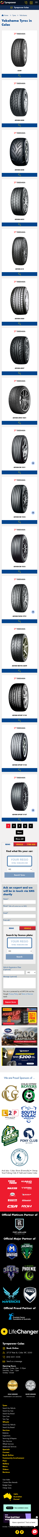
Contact (6, 1452)
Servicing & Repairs (10, 1438)
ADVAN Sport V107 (19, 814)
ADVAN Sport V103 (19, 715)
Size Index (6, 1480)
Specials (6, 1449)
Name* (6, 899)
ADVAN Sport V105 (19, 765)
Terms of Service (27, 994)
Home (6, 15)
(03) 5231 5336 (13, 1357)
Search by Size (8, 1411)
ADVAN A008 (19, 120)
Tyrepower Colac (21, 7)
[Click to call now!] (26, 2)
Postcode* (7, 920)
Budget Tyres (7, 1485)
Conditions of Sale (27, 1527)
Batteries (6, 1433)
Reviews (6, 1472)
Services (6, 1430)
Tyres (5, 1405)
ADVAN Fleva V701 (20, 616)
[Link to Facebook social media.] (17, 1532)
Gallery (6, 1463)
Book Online (8, 1455)
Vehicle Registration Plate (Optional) (12, 968)
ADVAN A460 (19, 319)
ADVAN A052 (19, 219)
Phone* (15, 906)
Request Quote (10, 1002)
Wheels (6, 1422)
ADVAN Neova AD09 (19, 666)
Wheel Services (8, 1444)
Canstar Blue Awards (10, 1482)
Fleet (5, 1461)
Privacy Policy (13, 994)
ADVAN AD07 (19, 368)
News (5, 1466)
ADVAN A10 (19, 269)
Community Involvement (13, 1458)
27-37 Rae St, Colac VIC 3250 (19, 1352)
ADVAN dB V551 (19, 467)
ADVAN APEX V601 (19, 418)
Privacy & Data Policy (15, 1527)
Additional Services (9, 1447)
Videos (6, 1469)
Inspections (6, 1436)
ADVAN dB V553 (19, 567)
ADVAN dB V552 (19, 517)
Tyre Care (6, 1416)
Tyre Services (7, 1441)
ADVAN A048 (19, 170)
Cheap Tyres (7, 1488)
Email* (5, 913)
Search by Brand (8, 1414)
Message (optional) (10, 976)
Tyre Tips (6, 1419)
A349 (19, 71)
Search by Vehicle (9, 1408)
